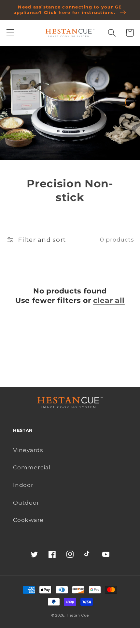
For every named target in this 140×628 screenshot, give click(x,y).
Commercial (32, 467)
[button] (10, 33)
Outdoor (26, 502)
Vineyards (28, 450)
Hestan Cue (78, 615)
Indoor (23, 484)
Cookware (28, 519)
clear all (109, 300)
